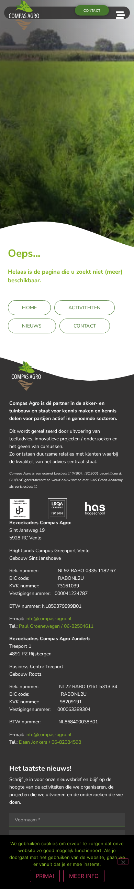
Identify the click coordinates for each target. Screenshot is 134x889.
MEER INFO (84, 875)
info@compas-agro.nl (48, 618)
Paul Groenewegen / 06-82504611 (56, 626)
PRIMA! (45, 875)
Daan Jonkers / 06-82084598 (50, 742)
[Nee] (123, 861)
